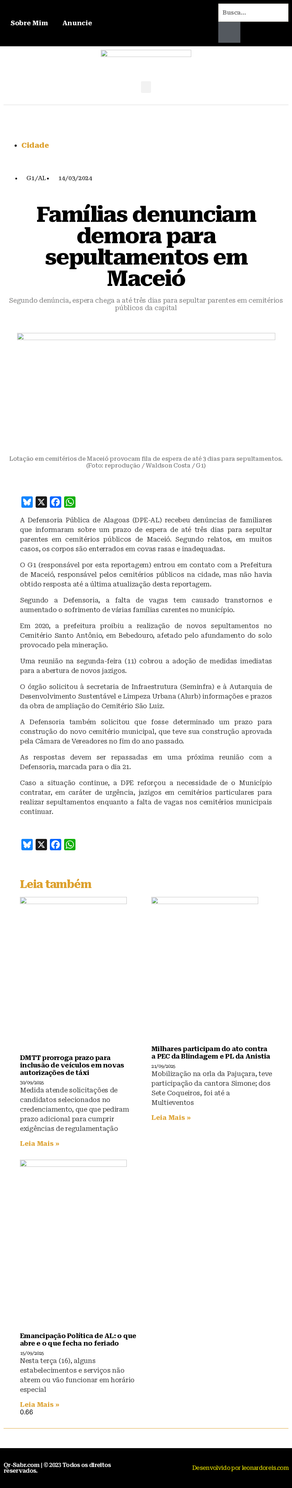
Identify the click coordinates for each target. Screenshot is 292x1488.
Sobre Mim (29, 23)
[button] (146, 87)
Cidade (35, 145)
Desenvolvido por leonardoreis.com (240, 1467)
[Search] (229, 32)
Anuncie (77, 23)
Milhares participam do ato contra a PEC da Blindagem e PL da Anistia (210, 1052)
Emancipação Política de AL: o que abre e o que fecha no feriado (78, 1339)
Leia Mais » (39, 1143)
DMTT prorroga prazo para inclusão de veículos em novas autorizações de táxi (72, 1065)
